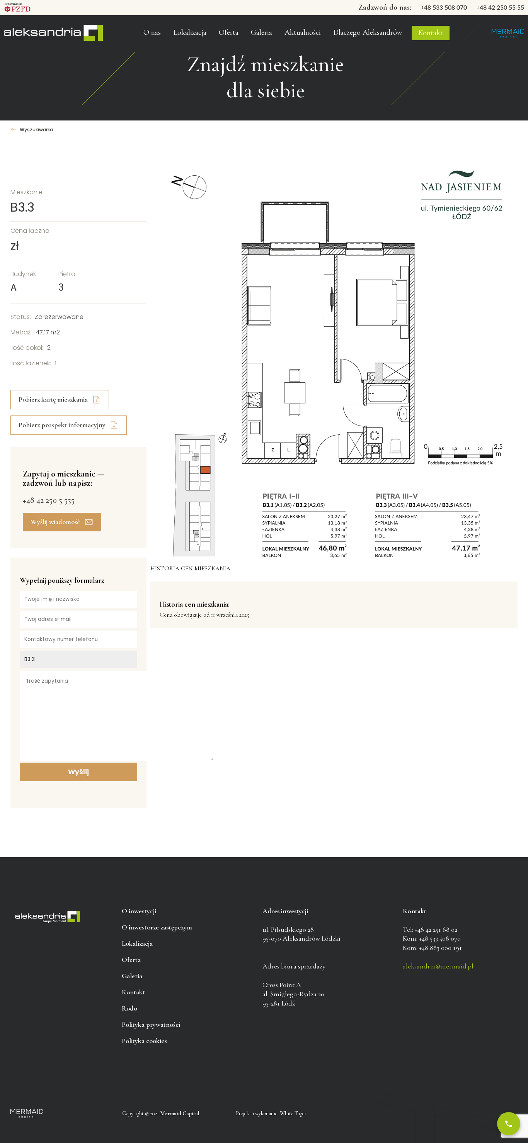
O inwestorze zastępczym (170, 19)
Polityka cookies (144, 1040)
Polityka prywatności (151, 1024)
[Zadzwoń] (508, 1123)
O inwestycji (139, 911)
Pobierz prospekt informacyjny (62, 425)
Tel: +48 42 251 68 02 (430, 929)
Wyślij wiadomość (55, 521)
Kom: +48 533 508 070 (432, 938)
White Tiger (293, 1113)
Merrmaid (507, 33)
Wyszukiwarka (36, 130)
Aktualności (302, 32)
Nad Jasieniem (53, 33)
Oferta (228, 32)
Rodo (129, 1008)
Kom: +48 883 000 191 (432, 947)
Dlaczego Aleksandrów (367, 32)
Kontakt (430, 32)
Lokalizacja (137, 943)
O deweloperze (157, 36)
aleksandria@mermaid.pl (438, 966)
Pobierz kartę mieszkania (53, 399)
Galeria (261, 32)
